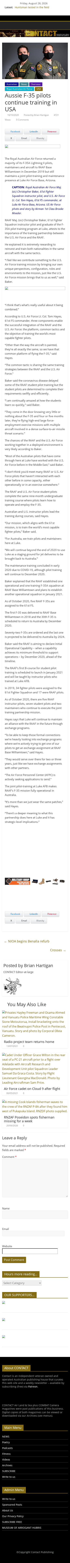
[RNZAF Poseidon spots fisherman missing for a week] (35, 1102)
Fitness (6, 1453)
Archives (7, 1465)
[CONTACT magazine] (6, 25)
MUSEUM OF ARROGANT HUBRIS (21, 1527)
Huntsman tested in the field (32, 7)
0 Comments (22, 119)
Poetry (6, 1442)
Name (6, 1208)
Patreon (33, 1386)
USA (39, 88)
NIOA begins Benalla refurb (26, 941)
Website (7, 1246)
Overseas (36, 84)
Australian (12, 84)
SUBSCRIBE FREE (12, 1522)
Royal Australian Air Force (19, 88)
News (24, 84)
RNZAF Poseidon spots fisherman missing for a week (29, 1119)
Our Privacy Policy (13, 1516)
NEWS (5, 1436)
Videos (6, 1459)
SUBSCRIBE (8, 1471)
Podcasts (7, 1448)
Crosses (58, 950)
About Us (7, 1510)
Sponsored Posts (12, 1504)
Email (5, 1229)
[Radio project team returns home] (35, 1013)
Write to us (8, 1476)
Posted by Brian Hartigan (36, 115)
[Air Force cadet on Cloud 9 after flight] (35, 1055)
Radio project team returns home (29, 1042)
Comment (9, 1157)
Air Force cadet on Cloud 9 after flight (32, 1088)
